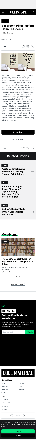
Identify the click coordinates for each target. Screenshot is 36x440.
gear (3, 383)
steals (3, 392)
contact (4, 409)
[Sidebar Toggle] (2, 12)
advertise (4, 406)
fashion (21, 383)
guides (21, 389)
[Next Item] (26, 277)
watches (4, 389)
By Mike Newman (7, 33)
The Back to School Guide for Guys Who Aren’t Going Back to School (17, 261)
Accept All (18, 431)
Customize (18, 435)
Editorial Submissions (8, 403)
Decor (13, 139)
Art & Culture (20, 139)
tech (20, 386)
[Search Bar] (33, 12)
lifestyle (4, 386)
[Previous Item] (10, 277)
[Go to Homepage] (18, 12)
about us (4, 400)
